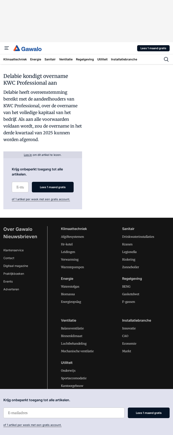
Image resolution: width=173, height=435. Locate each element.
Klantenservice (13, 250)
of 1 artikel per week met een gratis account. (41, 199)
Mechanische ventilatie (77, 351)
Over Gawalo (17, 229)
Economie (129, 343)
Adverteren (11, 289)
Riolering (128, 259)
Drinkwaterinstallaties (138, 237)
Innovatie (129, 328)
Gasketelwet (130, 294)
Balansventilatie (72, 328)
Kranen (127, 244)
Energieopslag (71, 302)
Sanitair (128, 229)
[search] (166, 59)
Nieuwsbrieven (20, 236)
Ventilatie (68, 320)
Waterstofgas (70, 286)
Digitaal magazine (15, 266)
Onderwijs (68, 370)
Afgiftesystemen (72, 237)
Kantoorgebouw (72, 386)
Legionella (129, 252)
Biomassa (68, 294)
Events (8, 281)
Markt (126, 351)
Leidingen (68, 252)
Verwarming (69, 259)
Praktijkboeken (13, 273)
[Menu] (6, 48)
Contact (8, 258)
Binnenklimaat (71, 336)
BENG (126, 286)
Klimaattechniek (74, 229)
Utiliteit (67, 362)
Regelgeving (132, 278)
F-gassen (128, 302)
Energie (67, 278)
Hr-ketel (67, 244)
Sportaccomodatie (73, 378)
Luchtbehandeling (73, 343)
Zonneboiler (130, 267)
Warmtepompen (72, 267)
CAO (125, 336)
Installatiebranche (136, 320)
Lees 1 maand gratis (153, 48)
